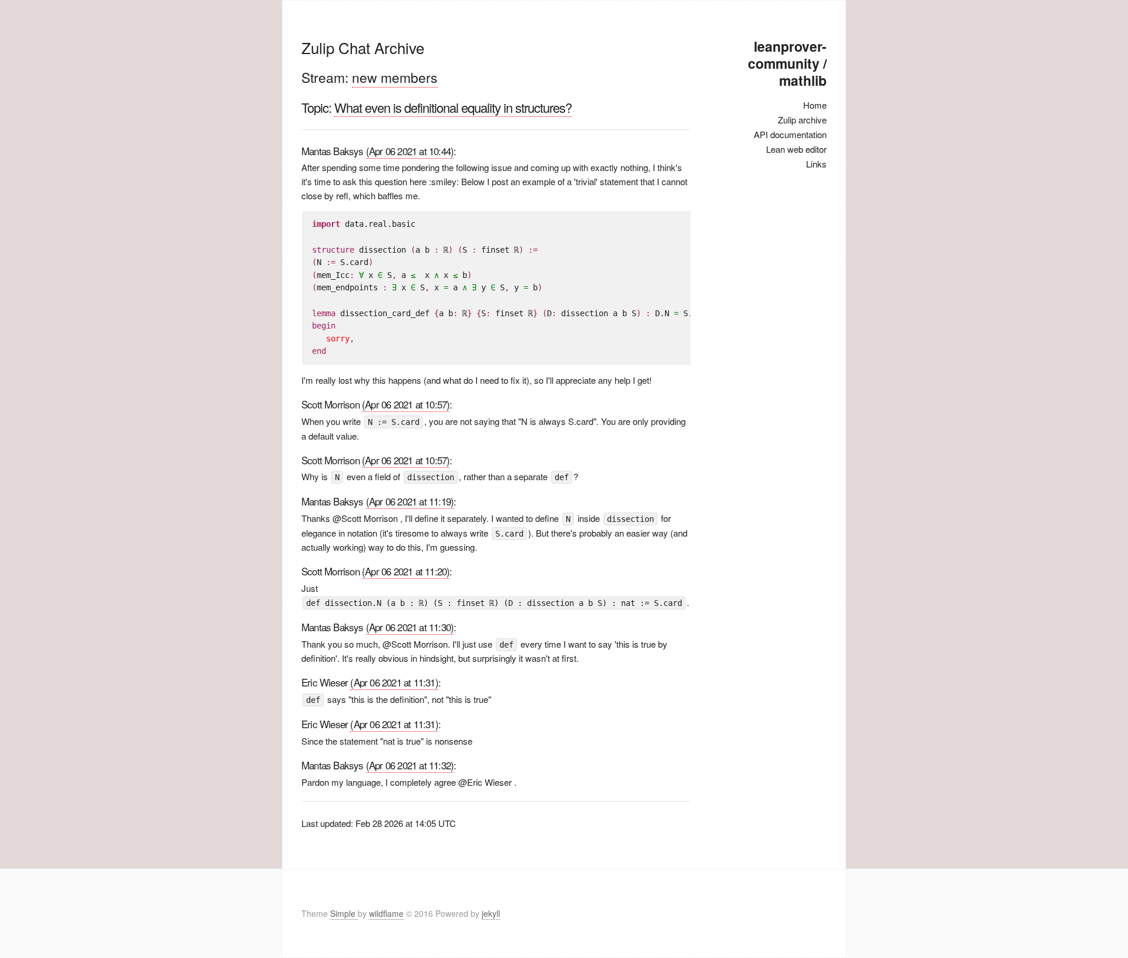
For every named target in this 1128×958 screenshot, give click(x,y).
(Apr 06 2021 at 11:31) (394, 682)
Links (816, 164)
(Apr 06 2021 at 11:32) (410, 765)
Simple (344, 913)
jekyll (491, 913)
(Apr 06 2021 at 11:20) (405, 571)
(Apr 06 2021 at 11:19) (410, 501)
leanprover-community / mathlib (787, 63)
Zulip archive (802, 119)
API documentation (790, 134)
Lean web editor (796, 149)
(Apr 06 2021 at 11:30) (410, 626)
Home (815, 105)
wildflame (386, 913)
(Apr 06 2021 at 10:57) (405, 404)
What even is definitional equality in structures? (453, 107)
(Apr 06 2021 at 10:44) (410, 150)
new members (395, 77)
